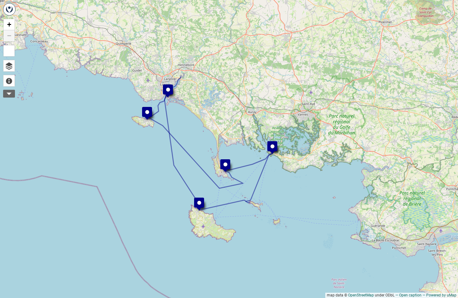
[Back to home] (9, 9)
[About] (9, 80)
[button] (222, 161)
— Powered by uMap (439, 295)
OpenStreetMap (361, 295)
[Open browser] (9, 65)
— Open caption (408, 295)
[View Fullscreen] (9, 50)
